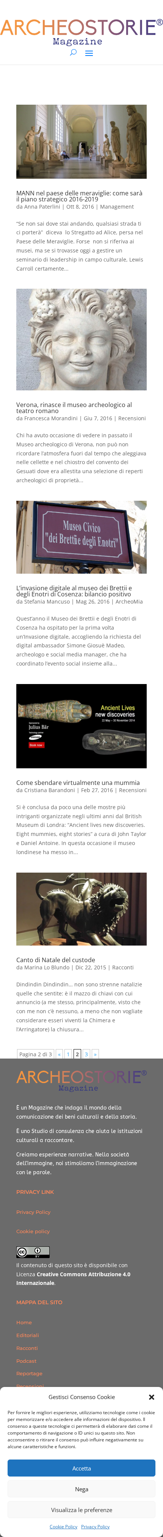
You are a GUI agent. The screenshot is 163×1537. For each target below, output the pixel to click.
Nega (81, 1489)
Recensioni (132, 418)
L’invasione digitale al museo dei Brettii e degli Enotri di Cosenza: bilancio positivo (74, 591)
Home (24, 1322)
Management (117, 206)
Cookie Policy (63, 1526)
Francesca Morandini (51, 418)
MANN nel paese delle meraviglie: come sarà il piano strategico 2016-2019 (79, 196)
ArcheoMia (129, 601)
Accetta (81, 1468)
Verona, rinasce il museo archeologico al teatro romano (74, 408)
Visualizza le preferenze (81, 1510)
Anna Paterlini (42, 206)
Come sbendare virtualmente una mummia (78, 783)
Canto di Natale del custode (55, 960)
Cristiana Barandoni (49, 790)
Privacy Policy (95, 1526)
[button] (151, 1397)
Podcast (26, 1361)
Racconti (123, 967)
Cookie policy (33, 1231)
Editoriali (27, 1335)
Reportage (29, 1373)
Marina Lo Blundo (46, 967)
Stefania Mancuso (47, 601)
